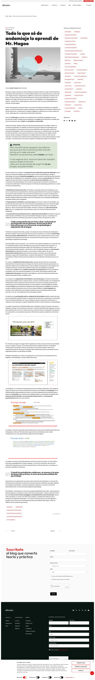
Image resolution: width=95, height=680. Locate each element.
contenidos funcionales (71, 54)
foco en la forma (69, 70)
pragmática (68, 95)
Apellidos (72, 550)
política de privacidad (64, 579)
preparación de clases (70, 98)
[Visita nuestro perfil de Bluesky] (73, 610)
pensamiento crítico (80, 85)
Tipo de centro (53, 643)
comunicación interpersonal (14, 510)
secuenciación (78, 105)
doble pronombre (78, 60)
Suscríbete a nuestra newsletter (75, 1)
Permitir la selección (81, 666)
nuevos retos (77, 82)
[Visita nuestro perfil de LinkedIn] (85, 610)
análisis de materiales (70, 35)
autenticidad (84, 38)
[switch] (37, 677)
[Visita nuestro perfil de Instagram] (82, 610)
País (51, 569)
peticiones (79, 89)
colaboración (19, 507)
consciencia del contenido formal (73, 50)
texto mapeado (11, 519)
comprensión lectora (70, 44)
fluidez (75, 63)
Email (52, 556)
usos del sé (76, 111)
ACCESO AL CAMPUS (88, 1)
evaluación (67, 63)
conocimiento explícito (71, 47)
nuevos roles (68, 85)
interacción (68, 76)
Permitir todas (81, 662)
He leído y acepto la (58, 649)
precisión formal (78, 95)
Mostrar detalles (69, 677)
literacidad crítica (69, 79)
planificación (68, 92)
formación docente (82, 70)
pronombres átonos (70, 101)
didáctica (84, 57)
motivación (68, 82)
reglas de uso (82, 101)
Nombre (52, 550)
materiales (80, 79)
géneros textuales (69, 73)
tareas (80, 108)
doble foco (67, 60)
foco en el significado (70, 66)
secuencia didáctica (70, 108)
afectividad (68, 31)
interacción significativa (80, 76)
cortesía (82, 54)
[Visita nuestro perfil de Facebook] (79, 610)
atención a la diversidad (71, 38)
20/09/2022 (11, 27)
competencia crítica (70, 41)
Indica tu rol (54, 563)
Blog (10, 16)
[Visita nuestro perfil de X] (76, 610)
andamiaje (9, 507)
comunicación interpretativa (14, 513)
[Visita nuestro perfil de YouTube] (88, 610)
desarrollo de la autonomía (72, 57)
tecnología (67, 111)
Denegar (80, 670)
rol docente (68, 105)
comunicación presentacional (14, 516)
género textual (81, 73)
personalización (69, 89)
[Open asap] (92, 673)
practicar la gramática (80, 92)
